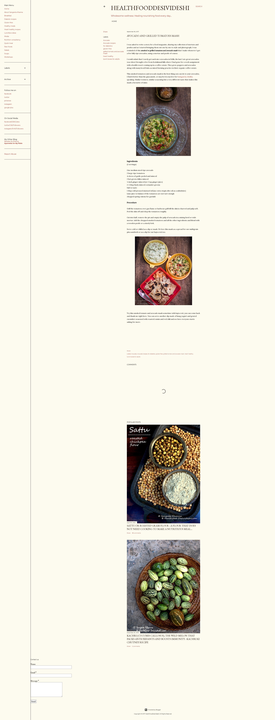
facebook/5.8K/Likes (11, 122)
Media (6, 36)
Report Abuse (10, 154)
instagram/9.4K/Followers (13, 129)
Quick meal (8, 43)
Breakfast (7, 16)
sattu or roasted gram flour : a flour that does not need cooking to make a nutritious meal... (161, 527)
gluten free (107, 49)
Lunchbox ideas (10, 33)
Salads (6, 50)
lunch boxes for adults (111, 59)
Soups (6, 54)
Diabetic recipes (10, 19)
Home (114, 21)
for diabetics (107, 46)
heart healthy (108, 56)
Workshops (8, 57)
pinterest (7, 101)
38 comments (136, 533)
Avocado (106, 40)
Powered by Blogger (154, 710)
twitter (6, 97)
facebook (7, 94)
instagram (8, 104)
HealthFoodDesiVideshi (150, 8)
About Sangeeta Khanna (13, 12)
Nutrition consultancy (12, 40)
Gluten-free (8, 23)
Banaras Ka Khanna (11, 141)
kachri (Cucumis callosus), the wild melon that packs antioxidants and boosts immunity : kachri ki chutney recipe (163, 639)
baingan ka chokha (185, 77)
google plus (8, 108)
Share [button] (105, 32)
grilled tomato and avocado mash (173, 354)
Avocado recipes (109, 43)
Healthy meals (9, 26)
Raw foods (8, 47)
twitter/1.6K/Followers (12, 125)
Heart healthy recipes (12, 29)
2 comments (136, 646)
